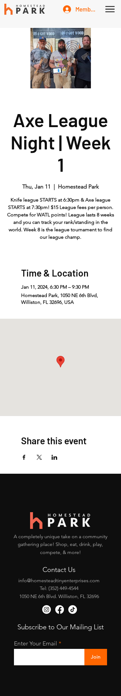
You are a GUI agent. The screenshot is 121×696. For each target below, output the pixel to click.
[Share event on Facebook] (24, 457)
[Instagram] (46, 609)
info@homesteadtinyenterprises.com (59, 580)
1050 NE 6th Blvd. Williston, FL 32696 (59, 596)
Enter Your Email (35, 643)
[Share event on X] (39, 457)
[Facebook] (59, 609)
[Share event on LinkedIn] (54, 457)
